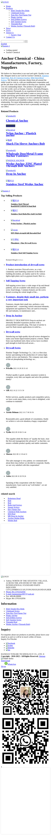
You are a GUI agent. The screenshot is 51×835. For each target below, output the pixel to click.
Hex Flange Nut (14, 509)
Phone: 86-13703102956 (15, 592)
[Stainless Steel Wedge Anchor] (10, 181)
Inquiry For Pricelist (9, 639)
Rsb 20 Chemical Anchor (20, 78)
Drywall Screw (13, 348)
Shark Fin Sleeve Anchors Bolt (25, 143)
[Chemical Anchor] (11, 116)
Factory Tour (16, 35)
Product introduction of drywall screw (25, 264)
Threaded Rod (16, 24)
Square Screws (13, 507)
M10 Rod (11, 514)
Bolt (9, 501)
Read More (10, 126)
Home (8, 6)
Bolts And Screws (15, 505)
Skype (3, 666)
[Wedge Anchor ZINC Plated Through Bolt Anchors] (15, 160)
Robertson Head (14, 498)
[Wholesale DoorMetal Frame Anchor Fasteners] (11, 150)
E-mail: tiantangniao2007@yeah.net (20, 594)
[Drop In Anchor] (11, 170)
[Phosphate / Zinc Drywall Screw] (15, 239)
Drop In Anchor (16, 173)
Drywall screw (13, 331)
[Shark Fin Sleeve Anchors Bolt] (9, 140)
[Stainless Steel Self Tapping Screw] (15, 249)
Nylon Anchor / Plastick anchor (21, 134)
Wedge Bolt (12, 520)
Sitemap (42, 656)
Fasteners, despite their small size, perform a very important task (27, 298)
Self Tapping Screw (18, 22)
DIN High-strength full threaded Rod (26, 233)
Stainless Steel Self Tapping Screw (24, 253)
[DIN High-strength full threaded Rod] (14, 230)
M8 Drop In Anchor (16, 516)
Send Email (5, 661)
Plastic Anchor (16, 17)
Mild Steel (35, 78)
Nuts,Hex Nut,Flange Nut (21, 15)
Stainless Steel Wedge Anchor (24, 184)
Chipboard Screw (18, 13)
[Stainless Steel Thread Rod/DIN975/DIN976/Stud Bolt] (15, 200)
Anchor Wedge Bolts (16, 518)
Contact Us (10, 37)
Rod (9, 503)
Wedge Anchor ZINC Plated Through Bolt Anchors (24, 165)
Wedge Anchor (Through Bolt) (23, 26)
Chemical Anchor (17, 120)
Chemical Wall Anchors (17, 512)
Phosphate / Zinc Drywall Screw (24, 243)
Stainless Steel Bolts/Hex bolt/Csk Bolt (26, 214)
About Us (10, 33)
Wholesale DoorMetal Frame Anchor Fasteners (24, 154)
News (8, 28)
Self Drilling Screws (19, 19)
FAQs (8, 30)
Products (9, 8)
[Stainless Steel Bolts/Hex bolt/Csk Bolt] (14, 210)
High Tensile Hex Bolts (20, 11)
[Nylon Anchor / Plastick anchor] (10, 130)
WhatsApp (12, 664)
